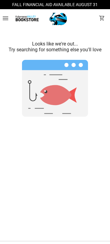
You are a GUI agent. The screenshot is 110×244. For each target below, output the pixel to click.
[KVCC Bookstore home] (40, 19)
